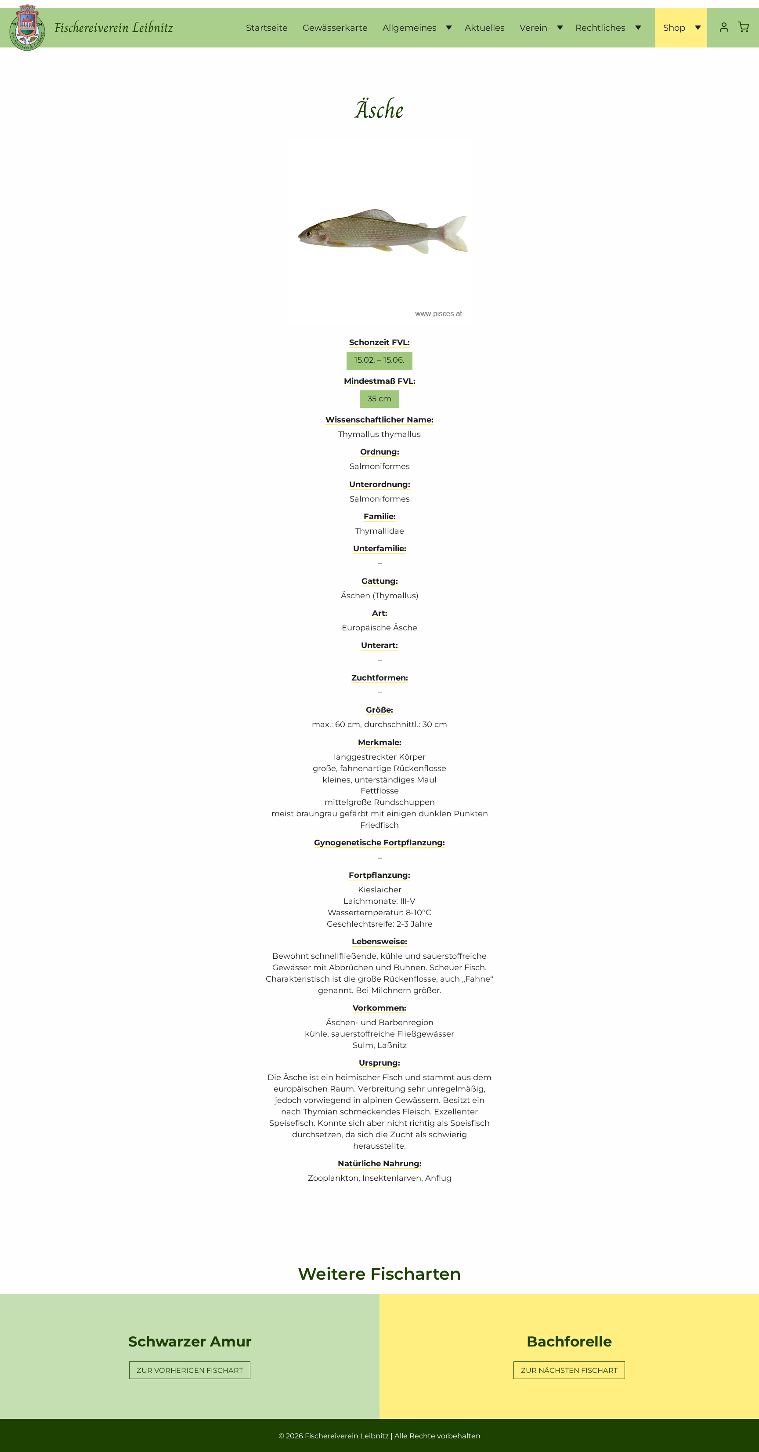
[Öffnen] (445, 28)
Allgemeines (410, 27)
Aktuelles (485, 27)
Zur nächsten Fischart (569, 1370)
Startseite (267, 27)
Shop (674, 27)
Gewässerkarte (335, 27)
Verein (533, 27)
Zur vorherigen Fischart (190, 1370)
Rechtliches (600, 27)
